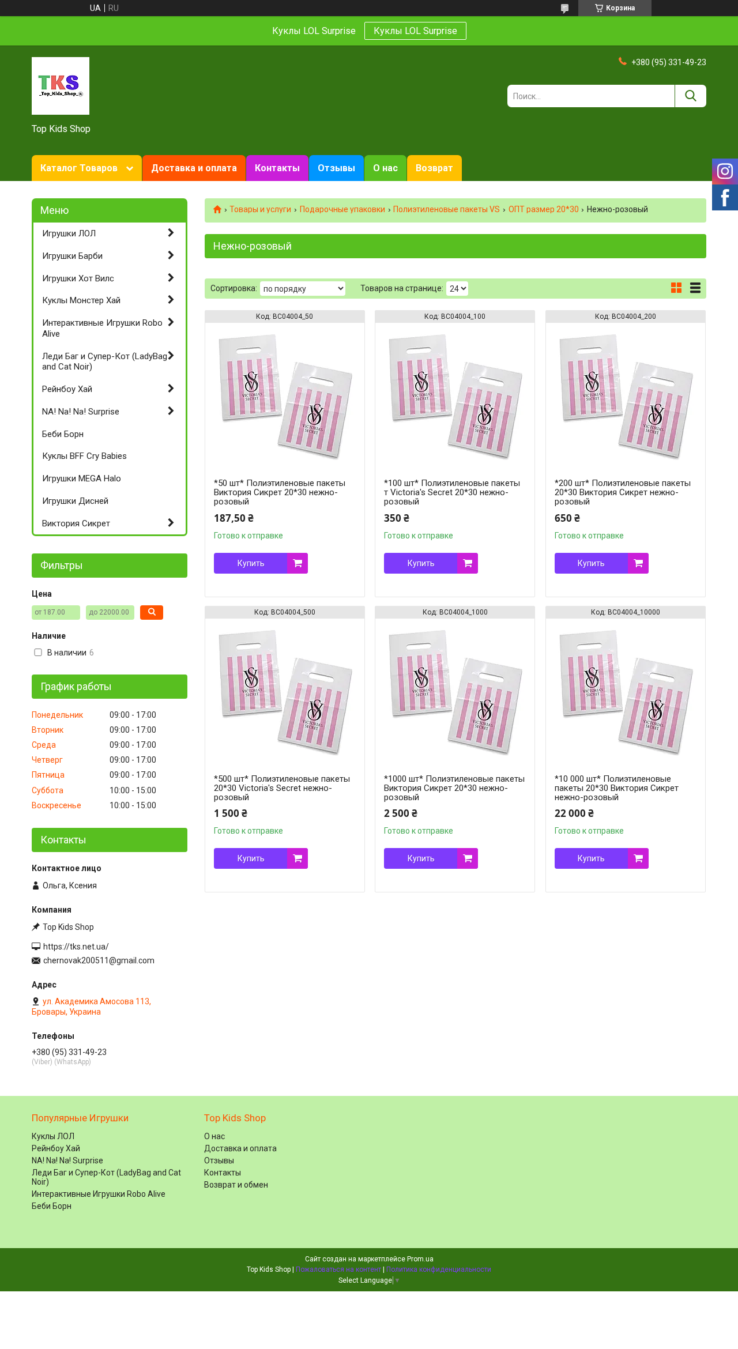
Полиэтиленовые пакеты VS (446, 209)
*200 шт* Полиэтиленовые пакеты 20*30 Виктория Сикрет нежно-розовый (623, 492)
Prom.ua (420, 1259)
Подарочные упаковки (342, 209)
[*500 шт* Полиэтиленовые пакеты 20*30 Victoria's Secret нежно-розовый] (284, 691)
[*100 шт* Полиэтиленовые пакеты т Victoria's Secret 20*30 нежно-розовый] (454, 395)
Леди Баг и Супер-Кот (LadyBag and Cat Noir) (104, 361)
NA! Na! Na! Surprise (80, 411)
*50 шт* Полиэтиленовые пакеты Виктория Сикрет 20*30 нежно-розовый (279, 492)
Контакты (277, 168)
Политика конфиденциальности (438, 1269)
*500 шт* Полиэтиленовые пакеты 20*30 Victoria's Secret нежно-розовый (282, 788)
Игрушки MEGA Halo (81, 478)
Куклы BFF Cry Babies (84, 456)
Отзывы (336, 168)
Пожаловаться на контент (338, 1269)
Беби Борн (63, 434)
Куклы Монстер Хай (81, 300)
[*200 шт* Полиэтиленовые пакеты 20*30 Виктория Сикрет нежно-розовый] (625, 395)
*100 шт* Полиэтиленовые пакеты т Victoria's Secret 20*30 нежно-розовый (452, 492)
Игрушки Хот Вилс (78, 278)
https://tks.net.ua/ (76, 946)
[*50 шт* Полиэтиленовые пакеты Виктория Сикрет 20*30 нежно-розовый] (284, 395)
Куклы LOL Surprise (415, 30)
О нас (385, 168)
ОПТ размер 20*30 (544, 209)
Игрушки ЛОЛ (69, 233)
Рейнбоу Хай (67, 389)
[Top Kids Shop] (60, 85)
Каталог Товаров (79, 168)
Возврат (434, 168)
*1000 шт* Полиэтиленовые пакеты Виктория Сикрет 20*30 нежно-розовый (454, 788)
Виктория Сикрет (76, 523)
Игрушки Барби (72, 256)
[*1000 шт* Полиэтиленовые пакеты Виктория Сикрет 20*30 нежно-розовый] (454, 691)
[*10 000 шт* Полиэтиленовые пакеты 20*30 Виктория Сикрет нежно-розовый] (625, 691)
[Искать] (690, 96)
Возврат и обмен (236, 1184)
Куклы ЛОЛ (53, 1136)
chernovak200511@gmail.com (99, 960)
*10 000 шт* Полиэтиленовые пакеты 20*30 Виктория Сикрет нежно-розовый (617, 788)
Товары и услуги (260, 209)
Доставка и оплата (194, 168)
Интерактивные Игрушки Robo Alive (102, 328)
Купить (251, 563)
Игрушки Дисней (75, 501)
